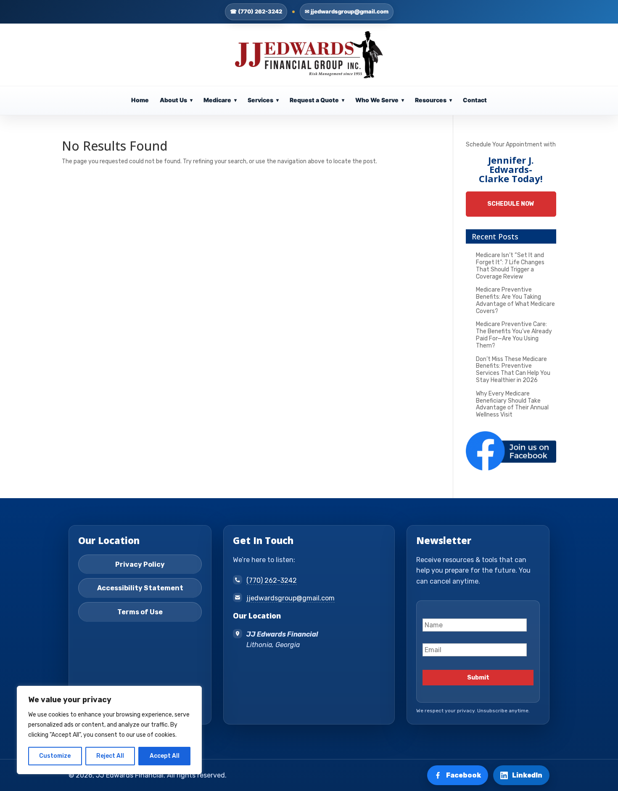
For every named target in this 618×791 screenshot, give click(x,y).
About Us (176, 100)
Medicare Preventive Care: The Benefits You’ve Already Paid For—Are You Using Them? (514, 335)
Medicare (220, 100)
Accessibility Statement (140, 588)
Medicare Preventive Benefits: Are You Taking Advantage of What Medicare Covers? (515, 300)
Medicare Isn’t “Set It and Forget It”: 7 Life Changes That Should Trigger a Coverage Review (510, 266)
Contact (475, 100)
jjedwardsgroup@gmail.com (290, 598)
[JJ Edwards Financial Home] (309, 54)
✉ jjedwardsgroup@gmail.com (346, 11)
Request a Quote (317, 100)
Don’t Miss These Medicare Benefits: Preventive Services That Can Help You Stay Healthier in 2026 (513, 370)
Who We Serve (379, 100)
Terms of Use (140, 612)
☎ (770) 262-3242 (256, 11)
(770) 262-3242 (271, 580)
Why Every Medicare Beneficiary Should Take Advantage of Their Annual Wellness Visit (512, 404)
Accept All (165, 755)
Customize (55, 755)
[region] (109, 730)
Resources (433, 100)
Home (140, 100)
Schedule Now (510, 203)
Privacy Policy (140, 564)
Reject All (110, 755)
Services (263, 100)
